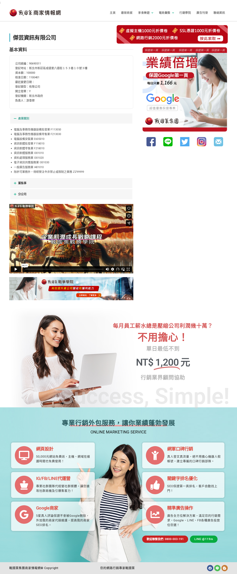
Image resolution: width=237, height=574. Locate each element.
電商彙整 (164, 12)
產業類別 (23, 118)
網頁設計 (44, 449)
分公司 (22, 194)
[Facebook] (210, 568)
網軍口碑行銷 (180, 449)
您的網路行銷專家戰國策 (117, 568)
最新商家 (127, 12)
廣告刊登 (202, 12)
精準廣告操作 (180, 508)
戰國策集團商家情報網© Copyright (33, 568)
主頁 (113, 12)
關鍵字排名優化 (182, 478)
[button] (71, 118)
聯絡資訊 (219, 12)
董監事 (22, 183)
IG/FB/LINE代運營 (53, 478)
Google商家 (47, 508)
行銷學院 (185, 12)
